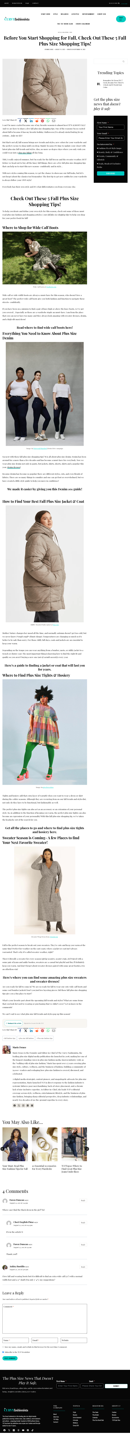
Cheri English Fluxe (23, 1222)
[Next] (87, 1149)
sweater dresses (47, 981)
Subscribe (124, 3)
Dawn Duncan (17, 1199)
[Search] (123, 61)
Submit (116, 1386)
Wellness (64, 14)
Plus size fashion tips (45, 1038)
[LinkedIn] (31, 120)
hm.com (56, 625)
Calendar (95, 1417)
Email (36, 1340)
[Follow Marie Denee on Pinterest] (32, 1105)
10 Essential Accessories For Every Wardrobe (44, 1167)
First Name (102, 122)
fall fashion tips (9, 1038)
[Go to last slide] (2, 1149)
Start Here (45, 14)
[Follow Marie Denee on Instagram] (23, 1105)
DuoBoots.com (51, 287)
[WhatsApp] (48, 120)
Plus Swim (95, 1412)
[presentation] (15, 1144)
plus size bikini (25, 152)
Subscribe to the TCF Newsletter (17, 1352)
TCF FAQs (55, 1419)
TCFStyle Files (116, 1420)
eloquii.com (54, 937)
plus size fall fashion (26, 1038)
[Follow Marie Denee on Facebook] (14, 1105)
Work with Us (17, 3)
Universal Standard (40, 448)
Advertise (56, 1417)
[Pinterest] (42, 120)
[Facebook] (20, 120)
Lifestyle (75, 14)
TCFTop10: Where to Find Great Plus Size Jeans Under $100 (72, 1168)
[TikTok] (32, 1430)
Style (55, 14)
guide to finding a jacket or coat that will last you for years (51, 667)
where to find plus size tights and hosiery (58, 830)
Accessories (115, 1417)
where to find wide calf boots (45, 327)
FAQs (27, 3)
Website (65, 1340)
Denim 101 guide (69, 489)
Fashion (114, 1412)
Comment (8, 1306)
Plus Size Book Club (98, 1420)
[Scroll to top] (5, 1436)
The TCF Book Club (65, 24)
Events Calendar (83, 24)
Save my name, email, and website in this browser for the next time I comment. (36, 1347)
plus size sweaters (74, 977)
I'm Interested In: (104, 144)
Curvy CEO (101, 14)
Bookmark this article (13, 1023)
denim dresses (13, 467)
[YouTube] (23, 1430)
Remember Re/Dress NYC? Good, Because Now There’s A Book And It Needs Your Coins (113, 83)
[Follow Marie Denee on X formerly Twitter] (19, 1105)
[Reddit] (36, 120)
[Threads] (18, 1430)
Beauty (75, 1415)
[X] (25, 120)
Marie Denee (49, 49)
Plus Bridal (96, 1415)
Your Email (102, 133)
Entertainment (88, 14)
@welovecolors (48, 787)
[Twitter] (9, 1430)
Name (6, 1340)
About (6, 3)
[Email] (53, 120)
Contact (35, 3)
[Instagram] (14, 1430)
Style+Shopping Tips (65, 32)
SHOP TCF (121, 19)
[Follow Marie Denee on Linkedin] (28, 1105)
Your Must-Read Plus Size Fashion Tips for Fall (15, 1167)
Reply (83, 1200)
